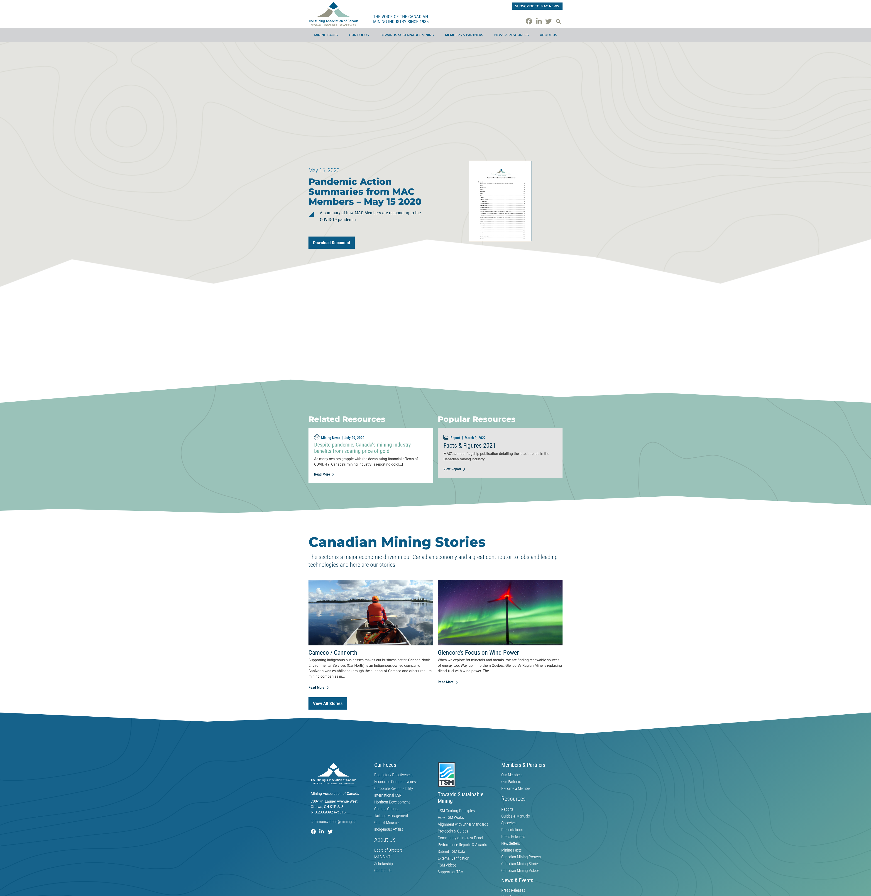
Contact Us (382, 871)
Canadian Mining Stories (520, 864)
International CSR (387, 795)
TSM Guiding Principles (456, 811)
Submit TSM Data (451, 852)
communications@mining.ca (333, 821)
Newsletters (510, 843)
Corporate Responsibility (393, 788)
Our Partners (511, 782)
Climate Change (386, 809)
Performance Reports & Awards (462, 845)
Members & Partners (464, 35)
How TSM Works (451, 817)
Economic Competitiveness (396, 782)
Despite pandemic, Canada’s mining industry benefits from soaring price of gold (362, 448)
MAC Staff (382, 857)
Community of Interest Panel (460, 838)
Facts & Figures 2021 (469, 445)
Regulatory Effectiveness (393, 775)
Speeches (508, 823)
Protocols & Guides (453, 831)
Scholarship (383, 864)
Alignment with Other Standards (463, 824)
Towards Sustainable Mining (407, 35)
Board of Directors (388, 850)
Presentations (512, 830)
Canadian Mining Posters (521, 857)
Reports (507, 809)
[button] (558, 21)
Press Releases (513, 837)
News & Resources (511, 35)
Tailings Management (391, 816)
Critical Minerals (386, 822)
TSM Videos (447, 865)
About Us (548, 35)
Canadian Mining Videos (520, 871)
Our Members (512, 775)
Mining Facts (326, 35)
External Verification (453, 858)
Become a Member (516, 788)
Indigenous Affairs (388, 829)
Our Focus (359, 35)
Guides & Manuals (515, 816)
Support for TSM (450, 872)
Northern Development (392, 802)
